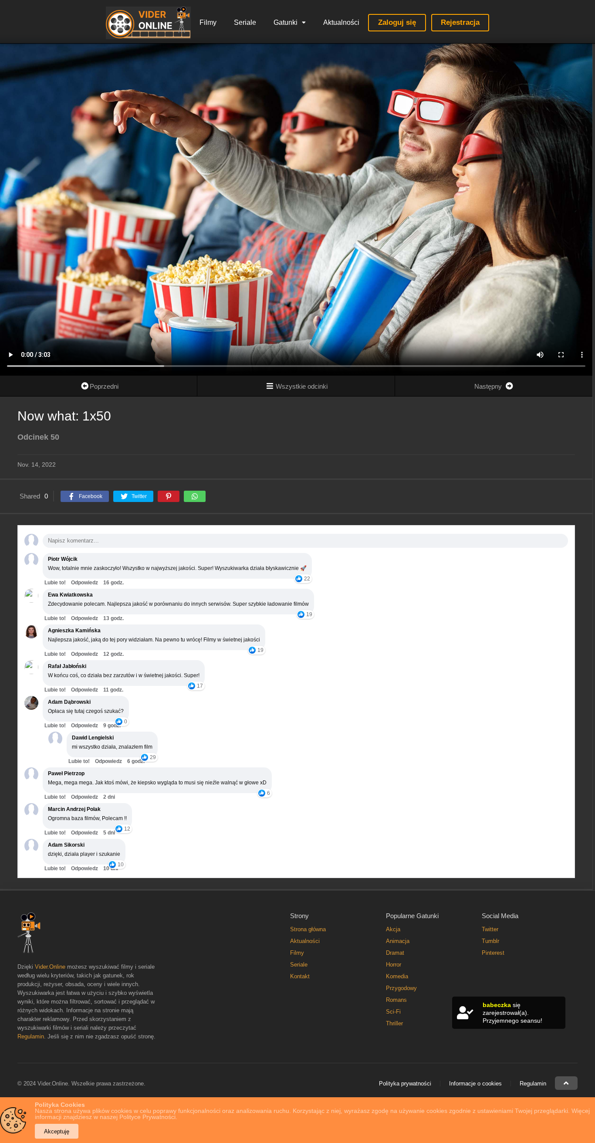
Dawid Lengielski (93, 737)
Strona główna (308, 929)
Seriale (245, 22)
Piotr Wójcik (63, 559)
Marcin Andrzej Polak (74, 809)
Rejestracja (460, 22)
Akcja (393, 929)
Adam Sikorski (66, 845)
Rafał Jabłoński (67, 666)
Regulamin (30, 1036)
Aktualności (341, 22)
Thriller (394, 1023)
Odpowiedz (84, 582)
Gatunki (286, 22)
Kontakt (300, 976)
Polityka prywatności (405, 1083)
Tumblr (490, 941)
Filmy (207, 22)
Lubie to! (55, 582)
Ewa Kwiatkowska (70, 594)
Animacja (397, 941)
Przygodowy (401, 988)
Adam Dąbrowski (69, 702)
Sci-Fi (393, 1011)
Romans (396, 1000)
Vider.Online (50, 966)
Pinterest (493, 953)
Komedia (397, 976)
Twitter (490, 929)
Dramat (395, 953)
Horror (393, 964)
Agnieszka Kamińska (74, 630)
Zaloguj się (397, 22)
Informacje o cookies (475, 1083)
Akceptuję (56, 1131)
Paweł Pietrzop (66, 773)
